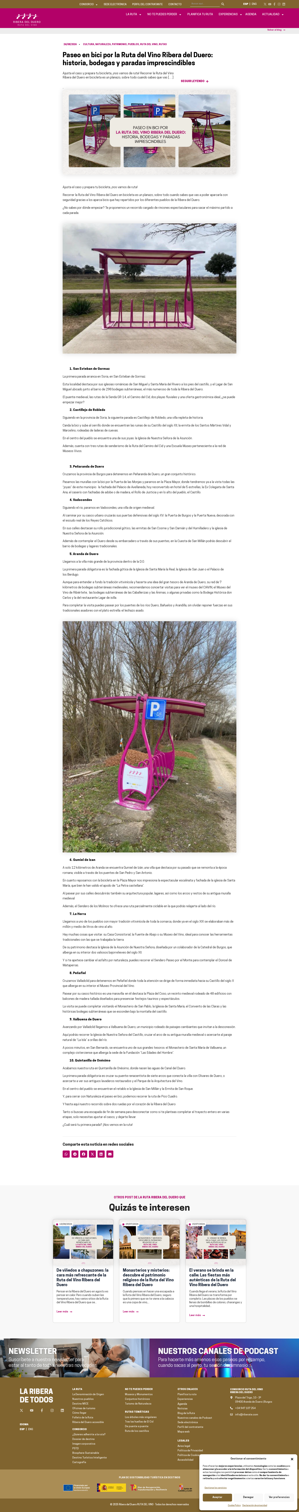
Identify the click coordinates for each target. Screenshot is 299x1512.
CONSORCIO (86, 4)
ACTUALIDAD (270, 14)
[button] (292, 1459)
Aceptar (217, 1497)
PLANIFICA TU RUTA (200, 14)
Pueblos (133, 44)
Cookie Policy (234, 1506)
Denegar (248, 1497)
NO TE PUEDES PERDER (162, 14)
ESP (245, 4)
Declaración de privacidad (254, 1506)
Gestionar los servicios (216, 1488)
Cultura (88, 44)
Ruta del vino (149, 44)
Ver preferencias (279, 1497)
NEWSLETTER (33, 1352)
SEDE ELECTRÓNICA (115, 4)
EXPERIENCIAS (228, 14)
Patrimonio (119, 44)
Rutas (163, 44)
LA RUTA (131, 14)
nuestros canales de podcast (218, 1352)
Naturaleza (103, 44)
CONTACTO (175, 4)
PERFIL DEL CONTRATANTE (147, 4)
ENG (254, 4)
